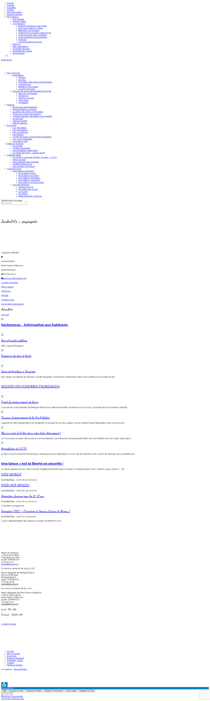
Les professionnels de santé (26, 162)
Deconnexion (19, 53)
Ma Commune (13, 654)
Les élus (22, 80)
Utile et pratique (20, 123)
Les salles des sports (28, 189)
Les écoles (18, 146)
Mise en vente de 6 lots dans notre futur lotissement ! (31, 433)
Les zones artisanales (22, 139)
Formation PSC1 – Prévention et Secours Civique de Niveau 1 (35, 511)
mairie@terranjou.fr (9, 564)
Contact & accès (8, 624)
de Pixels (20, 669)
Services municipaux (27, 93)
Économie (11, 125)
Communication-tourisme (30, 42)
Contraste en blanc (34, 691)
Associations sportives (28, 175)
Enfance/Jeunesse (15, 658)
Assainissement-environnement (32, 37)
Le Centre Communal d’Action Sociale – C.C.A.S (35, 157)
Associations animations (29, 178)
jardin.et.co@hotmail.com (15, 278)
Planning (16, 44)
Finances (22, 39)
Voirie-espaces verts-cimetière (32, 35)
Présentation (18, 75)
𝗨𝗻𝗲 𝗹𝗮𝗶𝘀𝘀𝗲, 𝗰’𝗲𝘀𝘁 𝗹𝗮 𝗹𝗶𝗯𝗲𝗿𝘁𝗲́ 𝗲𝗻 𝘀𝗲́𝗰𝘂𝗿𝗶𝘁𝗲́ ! (32, 463)
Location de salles (9, 283)
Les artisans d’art (20, 141)
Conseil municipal (26, 89)
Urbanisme (23, 96)
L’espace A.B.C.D (25, 187)
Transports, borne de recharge (27, 114)
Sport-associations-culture (30, 28)
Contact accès (7, 300)
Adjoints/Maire (19, 21)
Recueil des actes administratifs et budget (32, 91)
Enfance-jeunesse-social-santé (32, 26)
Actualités (11, 8)
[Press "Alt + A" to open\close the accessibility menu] (4, 684)
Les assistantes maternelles (25, 150)
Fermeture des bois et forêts (16, 356)
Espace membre (14, 14)
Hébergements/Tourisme (30, 196)
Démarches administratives (25, 107)
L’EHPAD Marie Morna (22, 164)
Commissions (19, 24)
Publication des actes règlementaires (35, 82)
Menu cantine (7, 287)
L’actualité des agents (22, 51)
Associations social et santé (31, 182)
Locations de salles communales (28, 112)
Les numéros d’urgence (24, 166)
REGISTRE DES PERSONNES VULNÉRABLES (30, 386)
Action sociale (19, 160)
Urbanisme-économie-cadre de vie (34, 33)
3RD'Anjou (6, 291)
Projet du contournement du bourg (19, 402)
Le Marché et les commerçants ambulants (32, 137)
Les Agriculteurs (20, 130)
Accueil (10, 3)
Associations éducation (23, 171)
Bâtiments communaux (28, 30)
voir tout (5, 315)
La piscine (23, 191)
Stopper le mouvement (53, 691)
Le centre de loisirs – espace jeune (29, 153)
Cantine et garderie (21, 148)
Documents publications (12, 304)
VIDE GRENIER (11, 474)
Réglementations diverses (24, 109)
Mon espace (12, 17)
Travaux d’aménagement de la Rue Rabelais (25, 417)
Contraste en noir (16, 691)
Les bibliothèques (21, 185)
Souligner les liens (86, 691)
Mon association (14, 12)
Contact (10, 10)
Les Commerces (20, 132)
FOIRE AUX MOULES (15, 485)
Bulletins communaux (28, 87)
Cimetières (23, 102)
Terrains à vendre (26, 98)
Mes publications (20, 46)
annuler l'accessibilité (13, 696)
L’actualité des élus (21, 49)
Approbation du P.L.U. (14, 448)
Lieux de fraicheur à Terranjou (18, 371)
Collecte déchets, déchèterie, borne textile (32, 116)
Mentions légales (15, 665)
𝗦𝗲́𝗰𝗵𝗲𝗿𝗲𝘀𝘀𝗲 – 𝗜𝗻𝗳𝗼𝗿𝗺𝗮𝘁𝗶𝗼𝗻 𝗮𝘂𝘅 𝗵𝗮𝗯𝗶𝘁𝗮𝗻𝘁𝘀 (34, 325)
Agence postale (20, 121)
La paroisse (18, 118)
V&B (4, 691)
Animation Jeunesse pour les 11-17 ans (22, 496)
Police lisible (71, 691)
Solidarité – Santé (15, 660)
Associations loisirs (27, 173)
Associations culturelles (29, 180)
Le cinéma (23, 194)
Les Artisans (18, 134)
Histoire (21, 77)
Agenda (10, 5)
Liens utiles (23, 100)
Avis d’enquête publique (14, 340)
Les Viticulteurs (20, 128)
